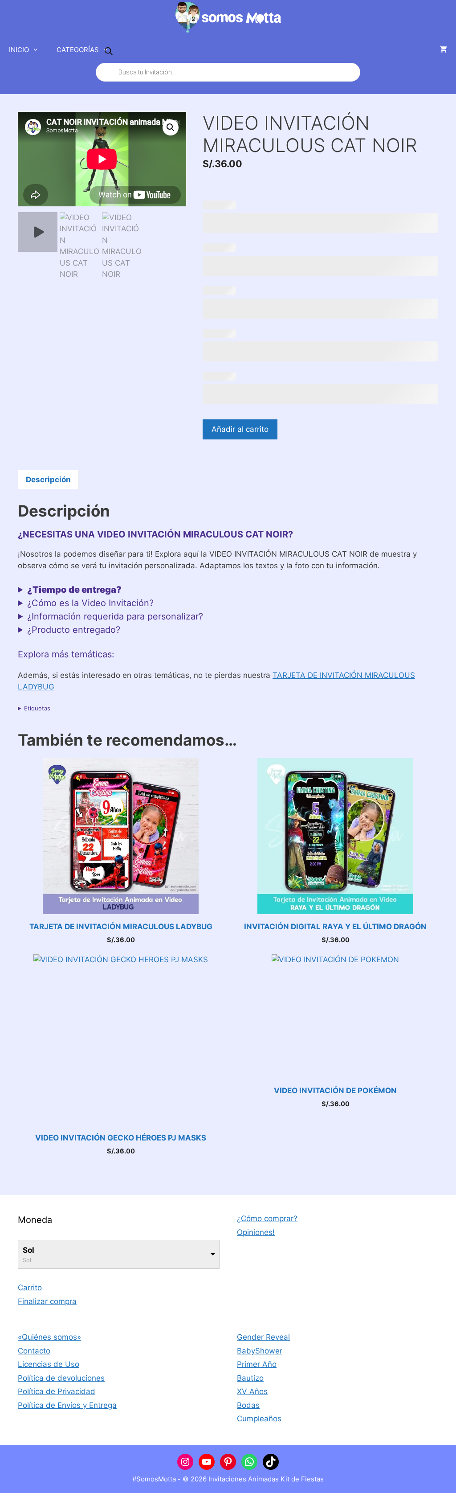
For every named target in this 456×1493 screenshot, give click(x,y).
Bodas (248, 1405)
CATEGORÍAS (78, 49)
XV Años (252, 1391)
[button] (171, 127)
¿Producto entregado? (73, 629)
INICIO (19, 49)
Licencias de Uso (48, 1364)
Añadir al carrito (240, 429)
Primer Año (257, 1364)
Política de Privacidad (56, 1391)
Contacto (34, 1350)
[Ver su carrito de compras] (443, 50)
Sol (28, 1250)
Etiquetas (37, 708)
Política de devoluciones (61, 1378)
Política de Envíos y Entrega (67, 1405)
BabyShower (259, 1350)
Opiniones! (256, 1232)
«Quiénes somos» (49, 1337)
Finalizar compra (47, 1301)
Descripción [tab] (48, 479)
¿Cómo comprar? (267, 1218)
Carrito (30, 1287)
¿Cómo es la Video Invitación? (90, 603)
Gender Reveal (263, 1337)
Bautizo (250, 1378)
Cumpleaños (259, 1418)
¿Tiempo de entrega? (74, 589)
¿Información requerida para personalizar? (115, 616)
